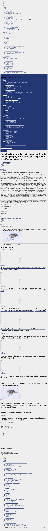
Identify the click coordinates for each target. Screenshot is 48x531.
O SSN (4, 8)
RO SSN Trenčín (10, 64)
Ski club (8, 56)
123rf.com (45, 527)
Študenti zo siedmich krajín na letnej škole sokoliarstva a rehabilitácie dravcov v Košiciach (25, 229)
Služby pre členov (10, 28)
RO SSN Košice (9, 61)
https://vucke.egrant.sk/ (12, 191)
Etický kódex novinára (11, 11)
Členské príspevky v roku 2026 (13, 26)
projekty (16, 218)
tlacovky (20, 218)
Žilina (7, 42)
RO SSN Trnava (9, 66)
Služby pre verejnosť (8, 68)
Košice (7, 34)
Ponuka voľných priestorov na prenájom (16, 72)
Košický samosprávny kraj (8, 218)
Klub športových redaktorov (13, 53)
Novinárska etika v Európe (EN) (13, 13)
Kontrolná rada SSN (10, 17)
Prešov (7, 38)
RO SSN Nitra (9, 62)
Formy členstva (9, 23)
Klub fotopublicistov (11, 48)
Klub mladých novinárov (12, 49)
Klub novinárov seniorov (12, 51)
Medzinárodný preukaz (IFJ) (13, 29)
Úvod (4, 7)
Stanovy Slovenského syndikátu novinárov (16, 9)
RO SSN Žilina (9, 67)
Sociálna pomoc (9, 18)
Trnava (7, 41)
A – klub (8, 44)
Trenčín (8, 39)
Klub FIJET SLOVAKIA (11, 47)
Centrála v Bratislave (11, 59)
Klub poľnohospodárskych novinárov (15, 52)
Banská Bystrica (9, 33)
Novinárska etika (10, 12)
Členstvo (5, 22)
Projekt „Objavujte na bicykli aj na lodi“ (12, 230)
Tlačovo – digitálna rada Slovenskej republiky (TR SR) (19, 19)
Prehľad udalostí (12, 36)
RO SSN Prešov (9, 63)
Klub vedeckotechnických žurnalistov (15, 54)
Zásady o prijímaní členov (12, 27)
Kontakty (5, 57)
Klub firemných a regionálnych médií (15, 46)
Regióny (5, 32)
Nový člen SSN (9, 24)
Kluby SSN (8, 14)
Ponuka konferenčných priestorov (14, 71)
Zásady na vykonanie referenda (13, 21)
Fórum (7, 31)
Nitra (7, 37)
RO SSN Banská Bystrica (12, 58)
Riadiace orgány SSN (11, 16)
